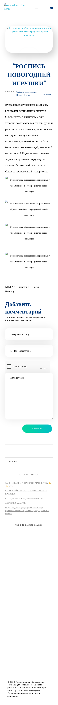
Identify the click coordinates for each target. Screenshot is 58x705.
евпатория (23, 286)
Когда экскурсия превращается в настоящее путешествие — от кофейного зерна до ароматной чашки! (27, 510)
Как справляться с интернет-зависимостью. (24, 498)
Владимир (47, 94)
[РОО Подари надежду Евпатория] (17, 8)
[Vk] (28, 579)
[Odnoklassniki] (20, 579)
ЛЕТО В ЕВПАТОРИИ (15, 502)
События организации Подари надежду (26, 93)
